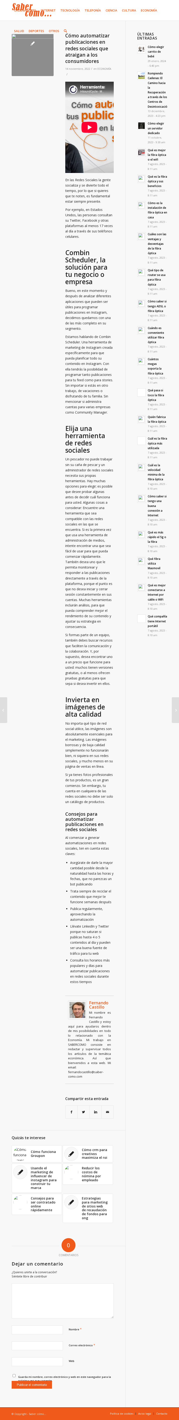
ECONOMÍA (104, 68)
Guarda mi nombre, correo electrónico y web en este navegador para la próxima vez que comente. (64, 1379)
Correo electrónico (82, 1345)
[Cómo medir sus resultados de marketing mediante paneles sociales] (175, 710)
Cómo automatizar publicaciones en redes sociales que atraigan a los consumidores (87, 48)
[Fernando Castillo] (77, 1018)
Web (71, 1361)
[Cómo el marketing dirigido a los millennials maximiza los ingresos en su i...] (3, 710)
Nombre (75, 1329)
